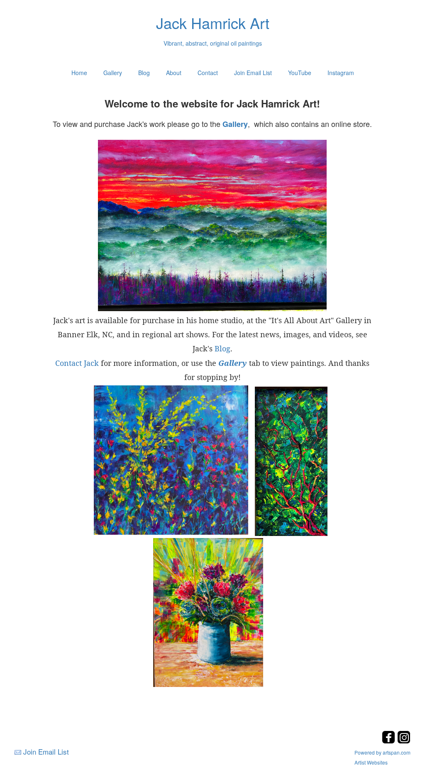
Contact (208, 72)
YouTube (299, 72)
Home (79, 72)
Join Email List (253, 72)
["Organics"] (171, 459)
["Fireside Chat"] (291, 460)
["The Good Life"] (208, 612)
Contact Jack (77, 363)
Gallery (112, 72)
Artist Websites (371, 762)
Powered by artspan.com (382, 752)
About (173, 72)
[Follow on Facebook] (389, 741)
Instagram (340, 72)
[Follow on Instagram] (403, 741)
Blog (144, 72)
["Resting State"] (212, 225)
